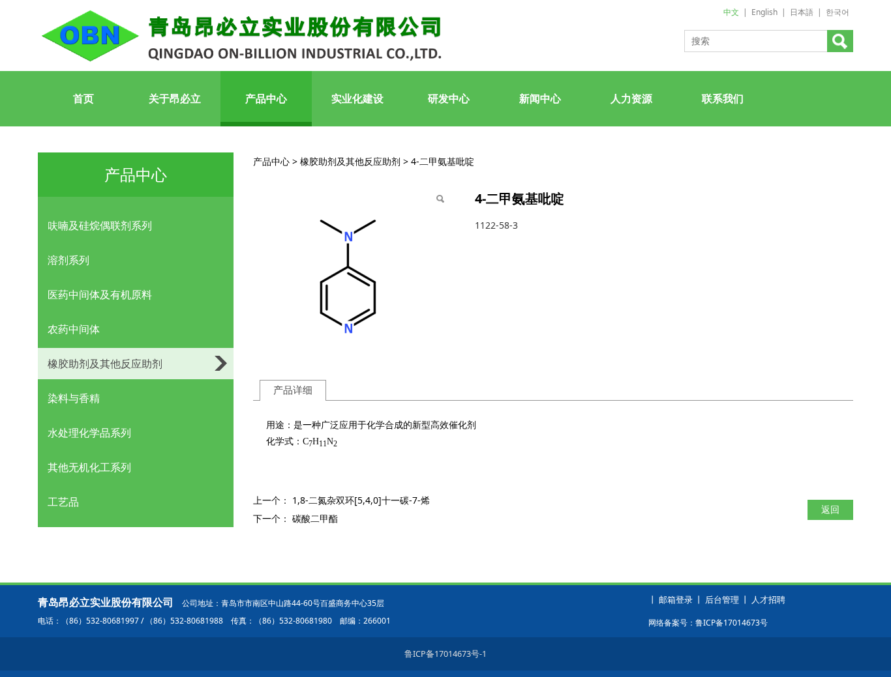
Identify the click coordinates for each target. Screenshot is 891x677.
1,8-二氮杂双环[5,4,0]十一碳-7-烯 (361, 500)
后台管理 (722, 599)
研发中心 (449, 98)
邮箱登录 (676, 599)
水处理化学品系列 (89, 432)
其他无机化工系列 (89, 467)
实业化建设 (357, 98)
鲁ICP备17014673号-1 (445, 653)
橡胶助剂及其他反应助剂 (105, 363)
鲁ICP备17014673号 (731, 622)
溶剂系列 (68, 260)
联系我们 (723, 98)
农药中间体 (74, 329)
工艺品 (63, 502)
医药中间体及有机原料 (100, 294)
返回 (830, 509)
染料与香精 (74, 398)
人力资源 (631, 98)
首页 (83, 98)
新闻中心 (540, 98)
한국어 (837, 12)
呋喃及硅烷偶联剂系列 (100, 225)
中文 (731, 12)
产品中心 (266, 98)
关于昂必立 (175, 98)
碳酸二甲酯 (315, 518)
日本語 (801, 12)
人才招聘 (768, 599)
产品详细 (292, 390)
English (764, 12)
